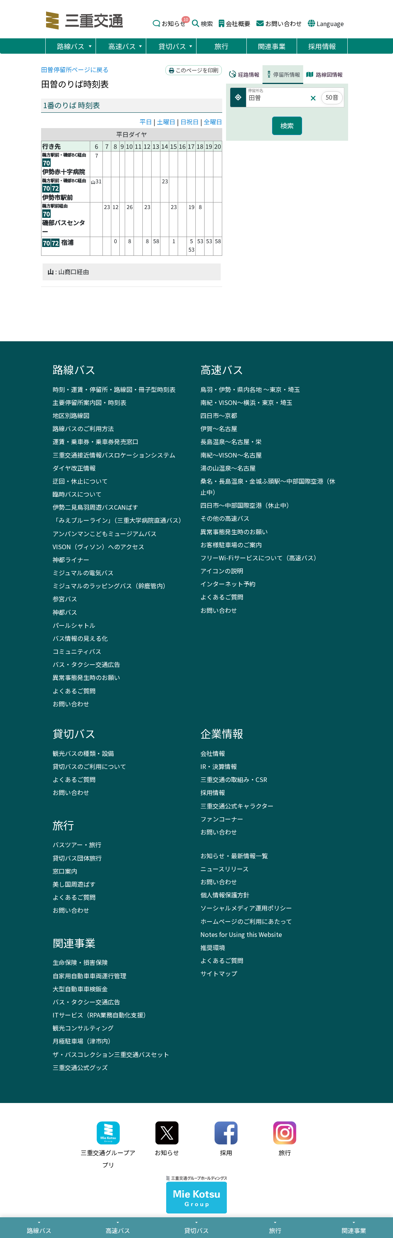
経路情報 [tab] (248, 74)
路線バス (70, 46)
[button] (89, 46)
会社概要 (238, 23)
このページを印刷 (196, 70)
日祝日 (189, 121)
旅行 (221, 46)
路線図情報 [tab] (329, 74)
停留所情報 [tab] (286, 74)
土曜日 (166, 121)
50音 (332, 97)
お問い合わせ (283, 23)
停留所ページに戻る (75, 69)
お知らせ (174, 23)
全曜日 (213, 121)
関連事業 (272, 46)
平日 (146, 121)
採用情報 (322, 46)
